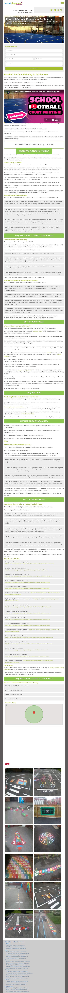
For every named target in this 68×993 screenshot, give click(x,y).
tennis (40, 331)
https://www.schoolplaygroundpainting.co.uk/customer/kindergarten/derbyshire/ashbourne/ (29, 576)
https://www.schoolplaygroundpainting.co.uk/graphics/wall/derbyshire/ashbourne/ (26, 650)
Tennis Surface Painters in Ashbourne (16, 958)
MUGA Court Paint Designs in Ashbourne (17, 956)
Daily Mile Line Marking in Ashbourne (16, 948)
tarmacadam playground (24, 370)
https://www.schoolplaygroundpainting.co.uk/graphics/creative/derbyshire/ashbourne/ (27, 625)
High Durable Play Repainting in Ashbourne (17, 991)
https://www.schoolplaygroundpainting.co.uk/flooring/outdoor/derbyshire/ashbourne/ (27, 656)
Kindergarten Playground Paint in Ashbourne (18, 966)
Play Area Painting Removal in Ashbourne (17, 988)
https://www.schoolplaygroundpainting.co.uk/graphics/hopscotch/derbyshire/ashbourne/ (28, 613)
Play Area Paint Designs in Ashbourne (16, 984)
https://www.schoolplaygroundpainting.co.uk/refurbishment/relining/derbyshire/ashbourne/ (28, 643)
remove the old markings (27, 413)
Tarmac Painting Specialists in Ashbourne (17, 981)
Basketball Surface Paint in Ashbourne (16, 951)
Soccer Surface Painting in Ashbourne (16, 955)
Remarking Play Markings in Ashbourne (16, 989)
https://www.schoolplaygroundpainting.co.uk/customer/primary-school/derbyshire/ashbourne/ (29, 563)
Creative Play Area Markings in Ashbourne (17, 974)
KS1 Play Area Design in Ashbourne (15, 945)
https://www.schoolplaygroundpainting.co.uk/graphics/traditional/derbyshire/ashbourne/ (28, 607)
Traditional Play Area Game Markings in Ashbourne (19, 973)
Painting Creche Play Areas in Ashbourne (17, 968)
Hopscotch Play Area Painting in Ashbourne (17, 976)
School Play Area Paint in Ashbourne (14, 941)
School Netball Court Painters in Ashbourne (17, 953)
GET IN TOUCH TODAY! (34, 322)
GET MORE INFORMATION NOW (34, 421)
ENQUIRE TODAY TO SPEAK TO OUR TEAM (34, 236)
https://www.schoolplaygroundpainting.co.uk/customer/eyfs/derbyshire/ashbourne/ (26, 570)
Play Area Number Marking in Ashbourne (17, 978)
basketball (35, 331)
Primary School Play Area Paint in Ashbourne (18, 961)
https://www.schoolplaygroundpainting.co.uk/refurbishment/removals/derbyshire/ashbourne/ (29, 637)
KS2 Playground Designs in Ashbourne (16, 946)
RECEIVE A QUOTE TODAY (34, 151)
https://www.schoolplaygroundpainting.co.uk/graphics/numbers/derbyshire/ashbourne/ (27, 619)
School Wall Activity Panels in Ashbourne (16, 971)
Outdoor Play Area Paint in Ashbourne (16, 983)
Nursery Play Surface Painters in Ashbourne (17, 963)
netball (49, 352)
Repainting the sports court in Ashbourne (15, 407)
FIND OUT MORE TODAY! (34, 499)
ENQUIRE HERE (34, 393)
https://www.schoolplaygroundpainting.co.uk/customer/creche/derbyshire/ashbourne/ (27, 588)
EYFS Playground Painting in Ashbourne (16, 965)
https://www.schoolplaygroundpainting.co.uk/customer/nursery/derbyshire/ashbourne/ (27, 582)
